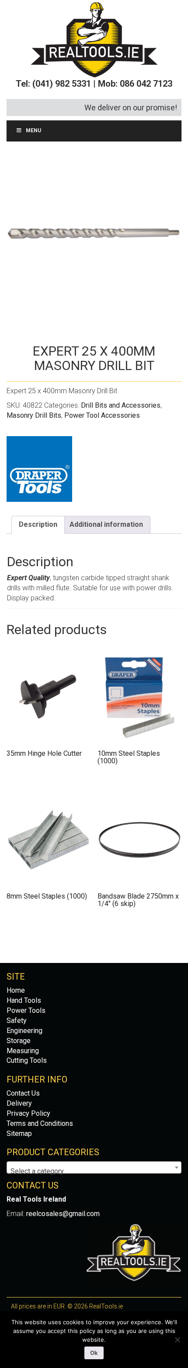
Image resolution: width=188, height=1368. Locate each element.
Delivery (19, 1103)
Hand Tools (24, 1000)
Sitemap (19, 1133)
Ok (94, 1352)
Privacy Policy (28, 1113)
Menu (33, 130)
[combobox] (94, 1167)
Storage (19, 1041)
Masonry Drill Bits (34, 415)
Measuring (23, 1051)
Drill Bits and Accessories (120, 405)
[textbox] (94, 1171)
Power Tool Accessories (102, 415)
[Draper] (39, 469)
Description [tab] (38, 524)
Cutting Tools (27, 1060)
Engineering (24, 1030)
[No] (177, 1339)
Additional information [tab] (106, 524)
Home (16, 990)
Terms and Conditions (40, 1123)
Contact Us (23, 1093)
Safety (17, 1020)
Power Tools (26, 1010)
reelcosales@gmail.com (63, 1213)
